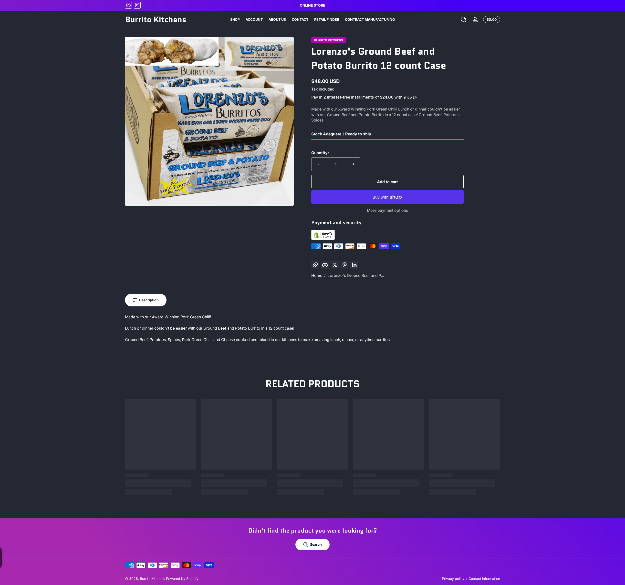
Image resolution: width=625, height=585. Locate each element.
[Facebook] (128, 5)
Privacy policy (453, 578)
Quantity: (320, 152)
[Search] (464, 19)
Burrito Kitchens (152, 578)
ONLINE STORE (312, 5)
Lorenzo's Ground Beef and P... (356, 275)
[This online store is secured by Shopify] (323, 238)
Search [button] (316, 544)
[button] (463, 19)
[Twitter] (335, 265)
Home (316, 275)
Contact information (484, 578)
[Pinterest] (344, 265)
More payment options (387, 210)
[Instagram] (137, 5)
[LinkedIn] (354, 265)
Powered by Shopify (182, 578)
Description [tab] (149, 300)
